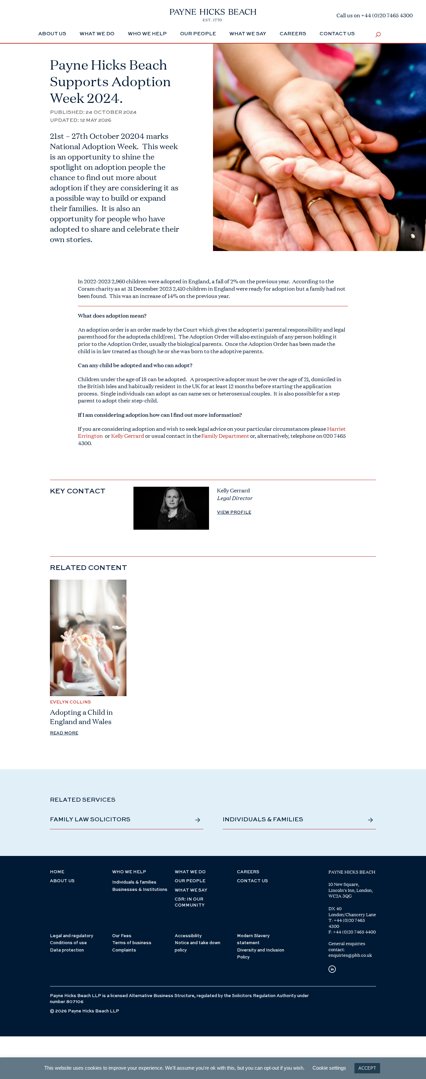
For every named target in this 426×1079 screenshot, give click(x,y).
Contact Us (337, 33)
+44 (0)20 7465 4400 (354, 932)
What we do (97, 33)
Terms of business (131, 943)
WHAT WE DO (190, 872)
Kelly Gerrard (128, 435)
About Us (52, 33)
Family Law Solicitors (90, 820)
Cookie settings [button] (329, 1068)
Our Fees (121, 936)
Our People (198, 33)
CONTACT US (252, 881)
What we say (247, 33)
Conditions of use (68, 943)
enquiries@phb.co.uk (350, 955)
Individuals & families (263, 820)
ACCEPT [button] (367, 1068)
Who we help (147, 33)
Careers (293, 33)
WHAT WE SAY (191, 890)
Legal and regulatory (71, 936)
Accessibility (188, 936)
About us (62, 881)
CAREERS (248, 872)
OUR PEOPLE (190, 881)
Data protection (67, 950)
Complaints (124, 950)
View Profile (234, 512)
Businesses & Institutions (139, 890)
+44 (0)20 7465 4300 (346, 923)
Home (57, 872)
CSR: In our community (190, 902)
